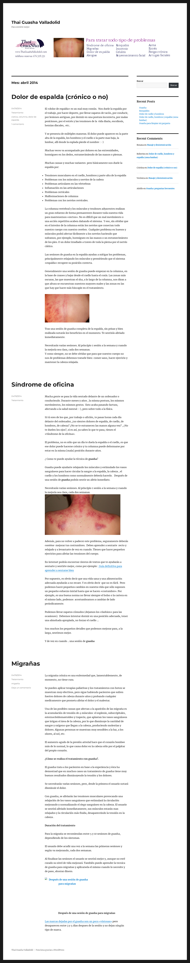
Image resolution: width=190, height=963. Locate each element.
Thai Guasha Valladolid (35, 22)
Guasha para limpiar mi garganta (154, 123)
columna (23, 117)
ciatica (14, 117)
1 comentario (17, 124)
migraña (15, 683)
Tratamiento (17, 112)
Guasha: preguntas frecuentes (160, 188)
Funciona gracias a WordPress (50, 950)
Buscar (140, 81)
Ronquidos (144, 111)
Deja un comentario (21, 687)
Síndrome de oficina (42, 384)
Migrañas (25, 663)
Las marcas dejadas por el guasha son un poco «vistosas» (78, 921)
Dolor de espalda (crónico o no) (59, 96)
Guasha (142, 108)
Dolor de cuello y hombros (151, 114)
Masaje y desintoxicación (159, 145)
